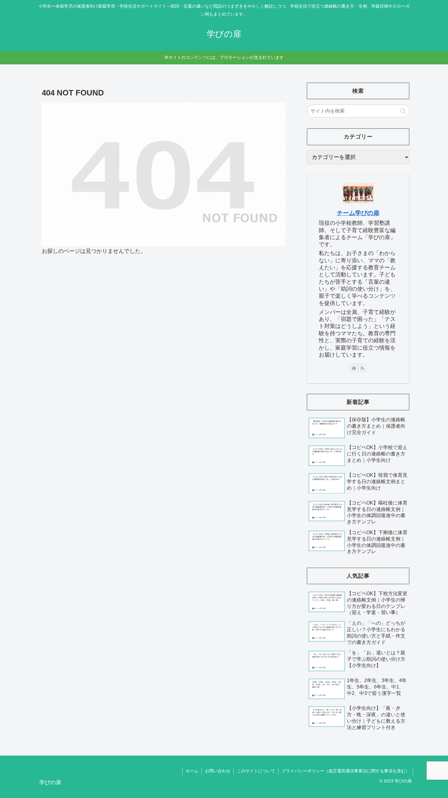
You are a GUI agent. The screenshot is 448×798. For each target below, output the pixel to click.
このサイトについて (256, 770)
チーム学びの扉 (358, 213)
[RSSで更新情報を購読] (362, 368)
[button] (403, 110)
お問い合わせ (217, 770)
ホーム (192, 770)
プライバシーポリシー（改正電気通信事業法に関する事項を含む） (346, 770)
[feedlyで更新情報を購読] (354, 368)
